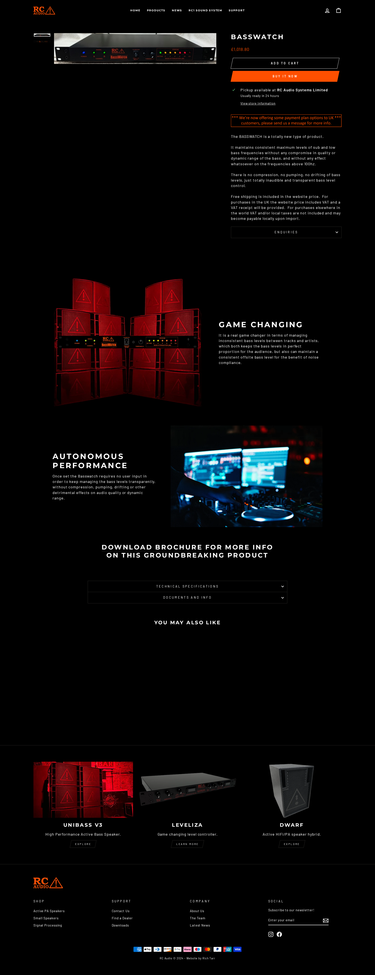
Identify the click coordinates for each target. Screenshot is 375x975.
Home (135, 10)
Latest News (200, 925)
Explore (83, 843)
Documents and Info (187, 597)
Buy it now (285, 76)
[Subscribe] (326, 920)
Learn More (187, 843)
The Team (198, 918)
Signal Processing (47, 925)
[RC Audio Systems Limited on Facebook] (279, 934)
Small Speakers (46, 918)
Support (237, 10)
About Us (197, 911)
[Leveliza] (187, 790)
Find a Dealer (122, 918)
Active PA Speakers (49, 911)
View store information (258, 103)
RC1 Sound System (205, 10)
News (177, 10)
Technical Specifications (187, 586)
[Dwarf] (292, 790)
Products (156, 10)
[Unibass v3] (83, 790)
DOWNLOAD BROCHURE (152, 547)
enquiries (286, 232)
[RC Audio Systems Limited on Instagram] (270, 934)
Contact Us (121, 911)
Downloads (120, 925)
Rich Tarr (208, 958)
